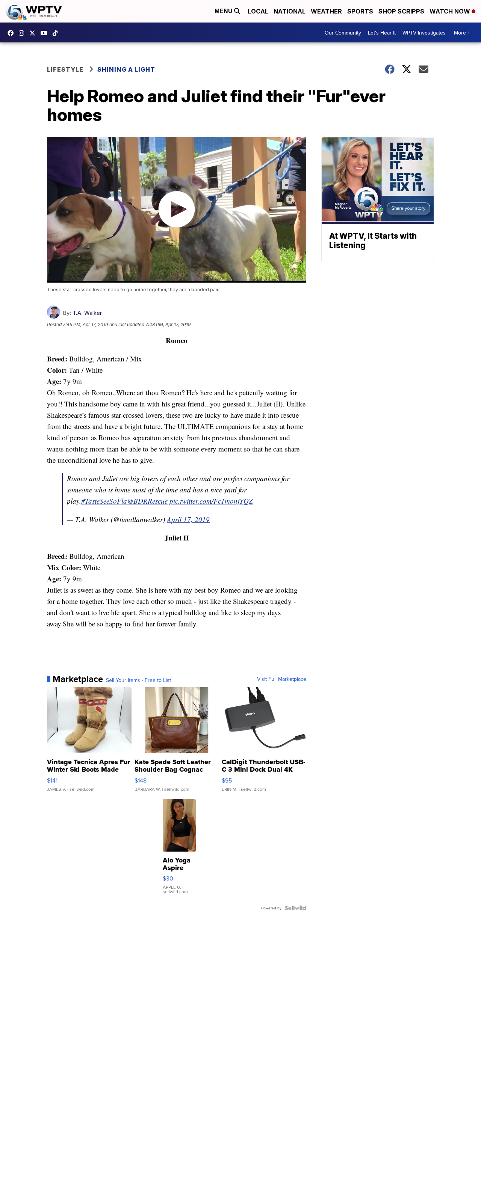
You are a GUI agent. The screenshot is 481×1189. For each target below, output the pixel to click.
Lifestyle (65, 69)
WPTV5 (12, 33)
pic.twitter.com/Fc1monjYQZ (211, 501)
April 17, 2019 (188, 519)
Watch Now (451, 11)
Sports (360, 11)
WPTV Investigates (424, 32)
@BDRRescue (147, 501)
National (290, 11)
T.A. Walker (87, 312)
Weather (326, 11)
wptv (23, 33)
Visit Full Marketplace (281, 679)
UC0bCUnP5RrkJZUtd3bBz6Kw (46, 33)
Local (258, 11)
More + (462, 32)
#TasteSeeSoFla (104, 501)
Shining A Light (126, 69)
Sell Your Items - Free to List (138, 680)
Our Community (343, 32)
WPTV (34, 33)
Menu (224, 11)
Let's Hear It (382, 32)
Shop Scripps (401, 11)
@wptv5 (57, 33)
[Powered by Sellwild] (295, 908)
